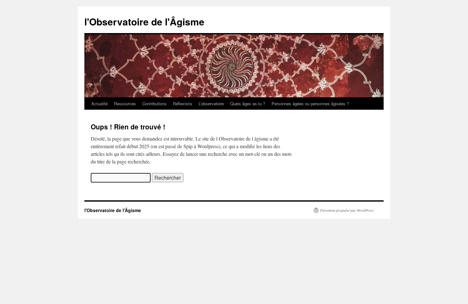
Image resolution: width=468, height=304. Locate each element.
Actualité (99, 103)
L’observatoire (211, 103)
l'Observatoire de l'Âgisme (144, 21)
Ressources (125, 103)
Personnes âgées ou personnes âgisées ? (310, 103)
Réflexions (182, 103)
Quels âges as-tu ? (247, 103)
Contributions (154, 103)
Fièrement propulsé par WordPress (347, 210)
